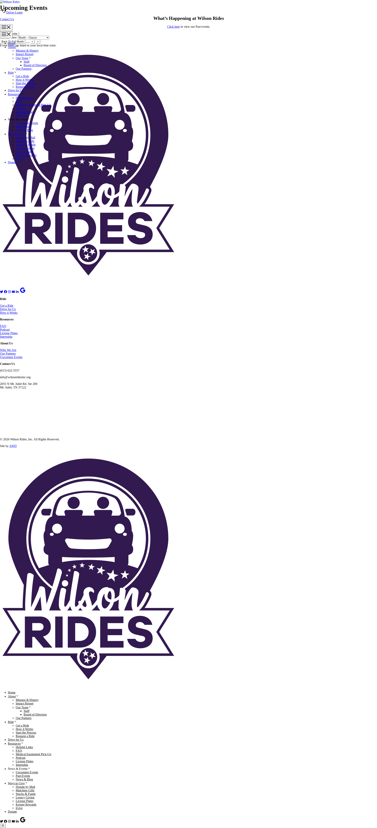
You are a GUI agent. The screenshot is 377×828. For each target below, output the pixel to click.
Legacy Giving (25, 148)
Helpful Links (24, 747)
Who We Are (8, 350)
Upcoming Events (27, 123)
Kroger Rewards (26, 155)
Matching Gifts (25, 141)
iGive (19, 158)
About (12, 696)
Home (12, 692)
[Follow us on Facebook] (5, 292)
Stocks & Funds (26, 144)
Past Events (23, 126)
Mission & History (27, 700)
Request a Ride (25, 736)
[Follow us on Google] (23, 292)
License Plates (24, 151)
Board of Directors (35, 714)
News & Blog (24, 130)
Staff (26, 711)
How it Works (8, 312)
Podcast (5, 329)
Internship (6, 336)
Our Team (22, 707)
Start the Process (26, 732)
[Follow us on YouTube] (13, 292)
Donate (12, 162)
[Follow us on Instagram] (9, 292)
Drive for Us (8, 309)
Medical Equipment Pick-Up (33, 754)
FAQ (3, 326)
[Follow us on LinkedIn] (17, 292)
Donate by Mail (25, 137)
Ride (11, 722)
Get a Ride (6, 305)
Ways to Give (16, 134)
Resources (14, 743)
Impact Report (24, 703)
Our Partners (8, 353)
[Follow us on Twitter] (1, 292)
